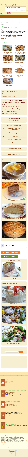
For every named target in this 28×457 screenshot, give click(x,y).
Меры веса (8, 403)
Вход (17, 11)
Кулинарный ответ (10, 415)
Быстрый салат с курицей (14, 343)
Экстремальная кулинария (12, 401)
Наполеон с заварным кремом (14, 218)
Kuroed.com (5, 444)
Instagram (12, 395)
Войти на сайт (9, 380)
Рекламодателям (10, 392)
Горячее (15, 136)
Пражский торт (14, 200)
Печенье (14, 37)
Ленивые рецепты (19, 277)
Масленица (5, 94)
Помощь (7, 383)
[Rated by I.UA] (18, 455)
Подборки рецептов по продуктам (15, 128)
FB (6, 395)
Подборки (15, 143)
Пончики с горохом (14, 120)
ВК (8, 395)
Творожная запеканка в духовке (11, 106)
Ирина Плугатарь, (5, 435)
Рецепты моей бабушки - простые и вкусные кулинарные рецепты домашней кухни (14, 441)
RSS (21, 395)
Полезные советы (10, 404)
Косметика (8, 407)
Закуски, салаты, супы (15, 139)
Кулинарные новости (11, 405)
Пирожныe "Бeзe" (14, 303)
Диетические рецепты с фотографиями (14, 179)
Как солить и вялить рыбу (9, 113)
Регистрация (24, 11)
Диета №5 (10, 91)
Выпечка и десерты (12, 23)
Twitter (18, 395)
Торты (15, 91)
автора (14, 439)
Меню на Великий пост (8, 96)
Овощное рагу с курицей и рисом (14, 323)
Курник (14, 238)
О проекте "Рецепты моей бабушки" (15, 391)
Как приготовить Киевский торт (11, 109)
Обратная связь (9, 393)
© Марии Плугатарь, (8, 446)
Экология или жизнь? (11, 424)
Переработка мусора (11, 423)
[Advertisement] (14, 362)
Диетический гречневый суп (10, 111)
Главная (3, 23)
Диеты (4, 91)
